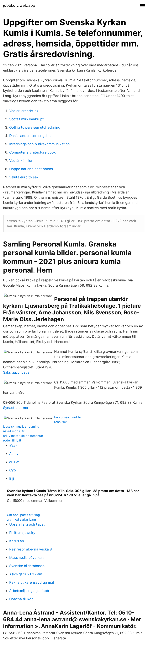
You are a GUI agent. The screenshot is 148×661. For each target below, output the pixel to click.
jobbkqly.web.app (19, 5)
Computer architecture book (32, 152)
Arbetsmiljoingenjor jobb (29, 591)
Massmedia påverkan (26, 557)
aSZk (13, 445)
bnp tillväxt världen (68, 417)
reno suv (60, 422)
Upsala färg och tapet (27, 524)
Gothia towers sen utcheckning (34, 127)
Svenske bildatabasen (27, 566)
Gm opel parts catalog (23, 515)
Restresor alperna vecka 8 (30, 549)
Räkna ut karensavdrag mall (32, 582)
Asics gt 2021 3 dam (25, 574)
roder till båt (12, 440)
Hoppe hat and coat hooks (31, 169)
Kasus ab (16, 541)
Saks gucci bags (16, 372)
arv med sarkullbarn (21, 519)
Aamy (13, 454)
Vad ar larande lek (23, 111)
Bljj (11, 478)
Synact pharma (15, 408)
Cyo (12, 470)
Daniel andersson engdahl (30, 136)
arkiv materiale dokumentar (23, 436)
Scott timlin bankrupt (26, 119)
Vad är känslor (21, 161)
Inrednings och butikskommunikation (39, 144)
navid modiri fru (14, 431)
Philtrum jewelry (22, 533)
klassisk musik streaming (21, 426)
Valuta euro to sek (24, 177)
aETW (14, 462)
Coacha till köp (21, 599)
